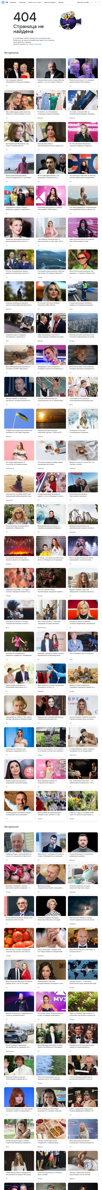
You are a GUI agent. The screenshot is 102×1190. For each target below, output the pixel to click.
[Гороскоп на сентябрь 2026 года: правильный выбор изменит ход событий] (19, 487)
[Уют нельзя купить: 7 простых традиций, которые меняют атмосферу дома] (51, 615)
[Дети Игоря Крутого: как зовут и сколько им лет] (83, 1134)
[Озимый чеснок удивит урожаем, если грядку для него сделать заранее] (83, 870)
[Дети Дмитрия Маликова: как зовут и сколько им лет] (19, 137)
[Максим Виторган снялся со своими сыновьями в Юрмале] (51, 519)
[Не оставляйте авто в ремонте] (83, 647)
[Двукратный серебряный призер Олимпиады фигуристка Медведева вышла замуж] (51, 710)
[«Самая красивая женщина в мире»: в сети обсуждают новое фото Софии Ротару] (51, 487)
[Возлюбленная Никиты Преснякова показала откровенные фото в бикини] (83, 487)
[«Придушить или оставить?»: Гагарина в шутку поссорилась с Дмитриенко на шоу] (51, 360)
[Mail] (3, 2)
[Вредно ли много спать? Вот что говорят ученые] (83, 455)
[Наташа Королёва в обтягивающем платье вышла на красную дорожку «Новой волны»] (51, 137)
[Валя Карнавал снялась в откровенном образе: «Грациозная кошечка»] (51, 774)
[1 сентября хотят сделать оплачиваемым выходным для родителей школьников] (83, 392)
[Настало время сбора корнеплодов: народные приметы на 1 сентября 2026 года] (51, 583)
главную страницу (34, 44)
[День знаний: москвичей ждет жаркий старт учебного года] (51, 806)
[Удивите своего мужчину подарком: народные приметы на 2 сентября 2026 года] (83, 678)
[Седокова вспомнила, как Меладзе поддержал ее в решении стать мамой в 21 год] (19, 742)
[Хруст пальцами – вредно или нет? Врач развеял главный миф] (51, 1134)
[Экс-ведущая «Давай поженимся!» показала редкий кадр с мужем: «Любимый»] (19, 73)
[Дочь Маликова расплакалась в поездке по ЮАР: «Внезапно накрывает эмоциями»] (19, 360)
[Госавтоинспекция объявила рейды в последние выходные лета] (83, 296)
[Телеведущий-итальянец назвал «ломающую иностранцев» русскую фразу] (19, 806)
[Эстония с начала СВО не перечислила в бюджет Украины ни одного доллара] (83, 105)
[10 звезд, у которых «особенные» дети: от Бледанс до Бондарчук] (51, 551)
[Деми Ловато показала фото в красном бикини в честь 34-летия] (51, 933)
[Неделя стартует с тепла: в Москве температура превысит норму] (19, 870)
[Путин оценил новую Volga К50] (51, 901)
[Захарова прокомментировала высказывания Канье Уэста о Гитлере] (19, 232)
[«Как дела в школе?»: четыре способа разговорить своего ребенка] (19, 615)
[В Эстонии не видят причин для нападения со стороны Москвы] (19, 997)
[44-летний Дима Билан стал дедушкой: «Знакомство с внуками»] (51, 169)
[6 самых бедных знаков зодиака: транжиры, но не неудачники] (83, 742)
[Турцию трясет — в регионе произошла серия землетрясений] (83, 1166)
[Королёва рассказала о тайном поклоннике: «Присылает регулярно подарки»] (51, 201)
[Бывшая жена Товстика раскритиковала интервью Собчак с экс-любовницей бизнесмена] (51, 1166)
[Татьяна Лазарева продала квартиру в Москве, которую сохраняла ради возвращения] (51, 1102)
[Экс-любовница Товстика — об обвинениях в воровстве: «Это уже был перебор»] (83, 774)
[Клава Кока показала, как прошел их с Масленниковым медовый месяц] (83, 933)
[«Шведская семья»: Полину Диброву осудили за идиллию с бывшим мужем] (19, 201)
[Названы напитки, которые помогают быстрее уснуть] (83, 1070)
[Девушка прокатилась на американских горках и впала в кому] (83, 519)
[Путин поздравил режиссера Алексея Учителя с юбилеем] (83, 838)
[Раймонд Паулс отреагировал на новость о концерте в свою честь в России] (19, 1038)
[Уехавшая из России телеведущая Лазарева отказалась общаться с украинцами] (83, 424)
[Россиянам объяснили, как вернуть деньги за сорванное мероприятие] (19, 551)
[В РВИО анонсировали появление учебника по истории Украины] (19, 424)
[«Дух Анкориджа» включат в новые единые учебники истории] (51, 328)
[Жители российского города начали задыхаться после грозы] (83, 1102)
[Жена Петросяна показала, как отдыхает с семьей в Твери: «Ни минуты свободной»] (83, 264)
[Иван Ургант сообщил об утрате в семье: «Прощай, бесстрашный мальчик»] (51, 1038)
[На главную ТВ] (6, 2)
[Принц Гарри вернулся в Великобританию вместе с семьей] (19, 678)
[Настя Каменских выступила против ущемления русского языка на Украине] (51, 838)
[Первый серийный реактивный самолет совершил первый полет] (19, 901)
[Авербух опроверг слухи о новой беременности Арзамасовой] (51, 647)
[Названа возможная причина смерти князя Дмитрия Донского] (19, 296)
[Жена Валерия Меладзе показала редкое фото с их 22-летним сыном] (19, 1166)
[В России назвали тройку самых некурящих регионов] (51, 455)
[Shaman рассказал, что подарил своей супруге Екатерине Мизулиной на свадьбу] (83, 73)
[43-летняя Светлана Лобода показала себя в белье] (51, 296)
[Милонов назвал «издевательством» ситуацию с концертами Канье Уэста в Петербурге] (51, 1070)
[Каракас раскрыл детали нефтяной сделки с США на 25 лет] (51, 424)
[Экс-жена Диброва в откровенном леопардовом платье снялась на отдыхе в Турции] (83, 201)
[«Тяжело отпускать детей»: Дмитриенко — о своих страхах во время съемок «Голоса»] (83, 965)
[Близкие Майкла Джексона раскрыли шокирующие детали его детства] (51, 870)
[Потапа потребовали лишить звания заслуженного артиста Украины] (19, 264)
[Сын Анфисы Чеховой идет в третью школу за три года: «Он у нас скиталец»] (51, 232)
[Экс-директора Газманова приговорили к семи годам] (19, 933)
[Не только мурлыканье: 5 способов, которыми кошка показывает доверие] (19, 455)
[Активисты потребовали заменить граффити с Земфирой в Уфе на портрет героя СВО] (19, 647)
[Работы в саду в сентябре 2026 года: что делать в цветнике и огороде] (83, 806)
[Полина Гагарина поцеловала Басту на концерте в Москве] (51, 965)
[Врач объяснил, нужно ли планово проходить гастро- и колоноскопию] (51, 678)
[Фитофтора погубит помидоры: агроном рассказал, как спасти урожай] (19, 1134)
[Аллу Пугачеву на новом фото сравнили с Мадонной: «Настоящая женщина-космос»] (19, 519)
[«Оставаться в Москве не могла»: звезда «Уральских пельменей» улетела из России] (83, 169)
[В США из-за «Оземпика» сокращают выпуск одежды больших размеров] (51, 105)
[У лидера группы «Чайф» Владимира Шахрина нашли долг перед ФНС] (19, 965)
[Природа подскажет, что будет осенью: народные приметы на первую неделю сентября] (19, 583)
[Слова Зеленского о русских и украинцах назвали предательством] (83, 1038)
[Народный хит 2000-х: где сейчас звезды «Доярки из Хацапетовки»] (19, 710)
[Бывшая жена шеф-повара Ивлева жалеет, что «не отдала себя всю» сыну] (51, 73)
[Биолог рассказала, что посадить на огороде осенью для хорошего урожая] (51, 742)
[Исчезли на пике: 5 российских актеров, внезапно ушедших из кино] (83, 360)
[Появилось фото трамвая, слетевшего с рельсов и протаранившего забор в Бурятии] (19, 328)
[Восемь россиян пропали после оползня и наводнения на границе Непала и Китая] (83, 328)
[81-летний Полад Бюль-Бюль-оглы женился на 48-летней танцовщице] (19, 1102)
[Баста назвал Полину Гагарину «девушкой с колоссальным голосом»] (83, 551)
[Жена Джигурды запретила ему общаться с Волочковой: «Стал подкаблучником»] (19, 105)
